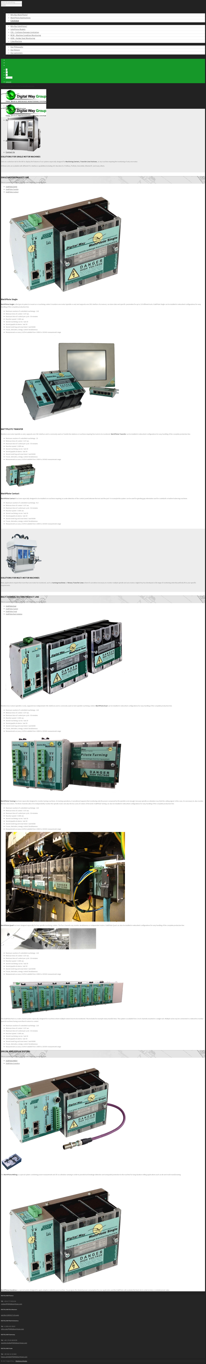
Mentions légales (21, 1361)
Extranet (8, 82)
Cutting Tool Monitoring (16, 108)
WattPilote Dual (11, 606)
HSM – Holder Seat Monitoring (22, 38)
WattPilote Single (11, 187)
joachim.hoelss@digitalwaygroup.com (14, 1343)
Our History (15, 50)
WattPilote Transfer (12, 189)
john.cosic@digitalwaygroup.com (12, 1329)
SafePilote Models (17, 29)
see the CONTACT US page (10, 1315)
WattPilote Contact (12, 192)
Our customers (16, 53)
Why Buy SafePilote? (18, 26)
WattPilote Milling (11, 1061)
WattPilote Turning (12, 609)
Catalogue (14, 20)
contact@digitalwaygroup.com (11, 1304)
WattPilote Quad (11, 611)
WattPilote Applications (20, 17)
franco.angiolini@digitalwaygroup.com (14, 1357)
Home (8, 106)
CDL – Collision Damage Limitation (24, 32)
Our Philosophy (16, 47)
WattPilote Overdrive (13, 1063)
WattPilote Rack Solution (14, 614)
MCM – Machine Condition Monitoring (25, 35)
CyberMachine (16, 41)
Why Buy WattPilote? (19, 15)
